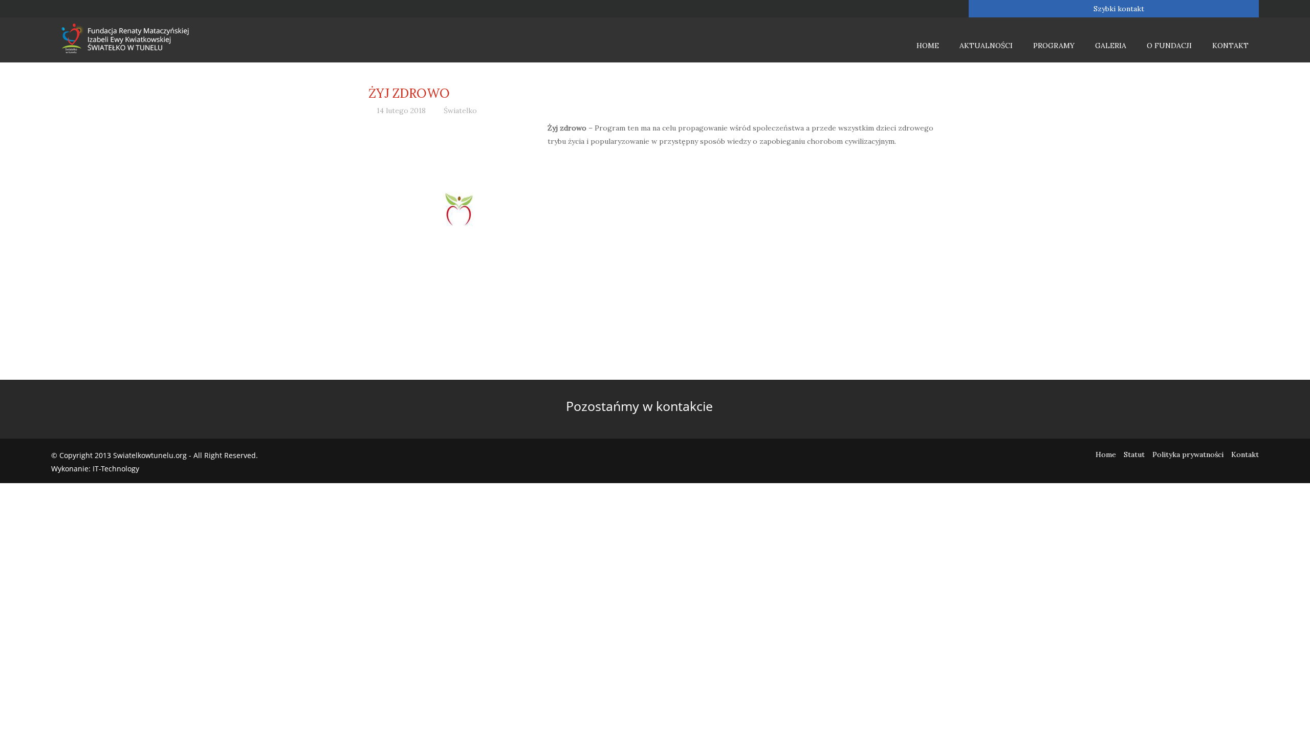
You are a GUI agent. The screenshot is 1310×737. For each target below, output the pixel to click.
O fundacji (1169, 45)
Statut (1134, 454)
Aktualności (986, 45)
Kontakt (1230, 45)
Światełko (460, 110)
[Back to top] (1281, 708)
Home (927, 45)
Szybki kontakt (1117, 8)
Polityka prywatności (1188, 454)
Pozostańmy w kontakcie (641, 406)
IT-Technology (116, 468)
